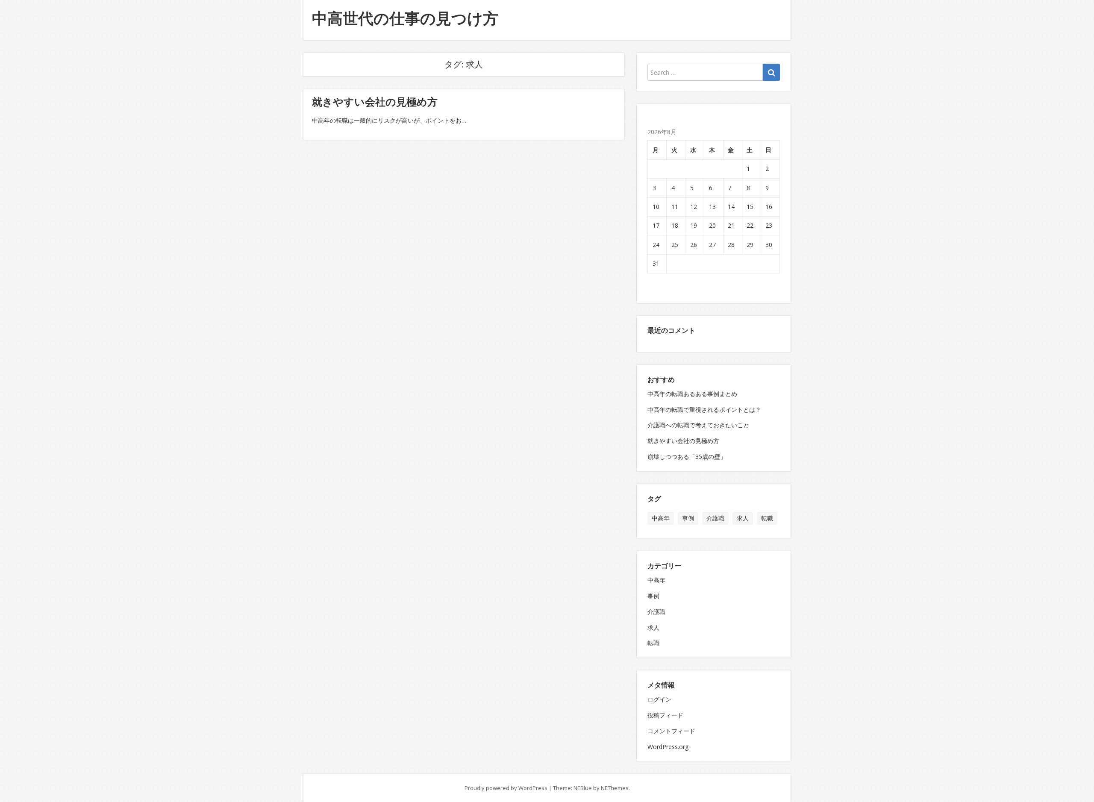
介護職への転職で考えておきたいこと (698, 425)
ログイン (659, 699)
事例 (688, 518)
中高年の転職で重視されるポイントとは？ (704, 409)
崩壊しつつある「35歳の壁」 (686, 456)
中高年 (661, 518)
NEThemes (615, 788)
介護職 (715, 518)
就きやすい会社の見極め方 (375, 101)
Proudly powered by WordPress (506, 788)
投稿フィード (665, 715)
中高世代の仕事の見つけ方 (405, 18)
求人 (743, 518)
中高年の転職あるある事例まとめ (692, 394)
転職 (767, 518)
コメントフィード (671, 731)
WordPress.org (667, 747)
